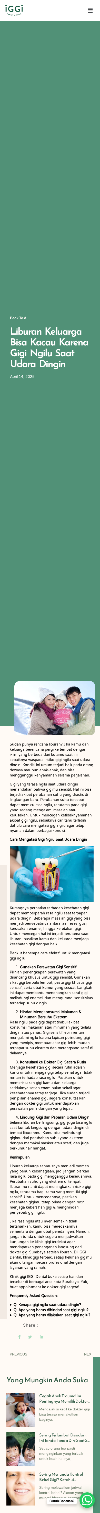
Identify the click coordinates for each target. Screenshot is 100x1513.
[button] (90, 10)
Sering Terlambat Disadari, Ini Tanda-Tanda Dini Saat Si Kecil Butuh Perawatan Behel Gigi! (64, 1443)
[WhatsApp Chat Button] (87, 1500)
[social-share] (19, 1337)
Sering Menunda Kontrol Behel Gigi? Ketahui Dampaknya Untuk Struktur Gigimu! (63, 1482)
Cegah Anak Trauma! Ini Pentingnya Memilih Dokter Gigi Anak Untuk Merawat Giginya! (63, 1404)
